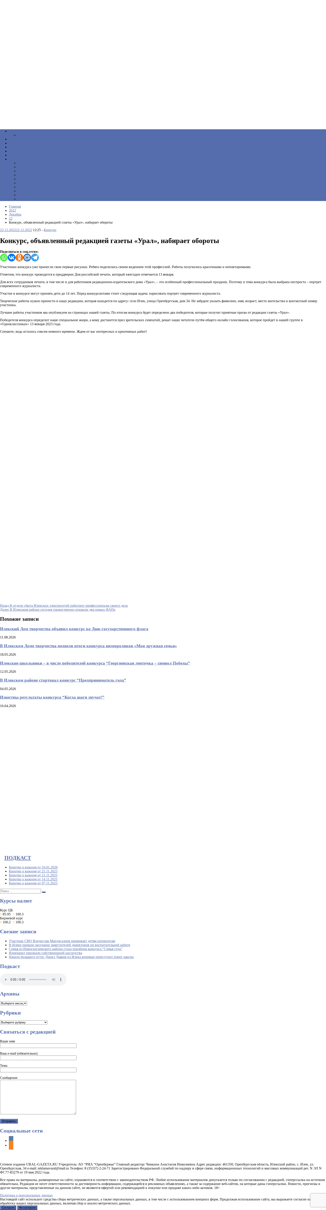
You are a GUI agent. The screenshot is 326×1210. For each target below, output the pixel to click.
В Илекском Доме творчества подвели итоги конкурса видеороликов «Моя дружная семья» (88, 646)
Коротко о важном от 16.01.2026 (33, 867)
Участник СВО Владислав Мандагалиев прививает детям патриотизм (62, 941)
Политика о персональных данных (26, 1195)
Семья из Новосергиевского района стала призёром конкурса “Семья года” (65, 949)
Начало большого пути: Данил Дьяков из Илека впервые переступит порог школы (71, 957)
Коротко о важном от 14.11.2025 (33, 879)
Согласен (8, 1207)
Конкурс (50, 230)
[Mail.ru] (27, 257)
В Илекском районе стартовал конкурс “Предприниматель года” (63, 680)
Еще (15, 159)
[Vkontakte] (12, 257)
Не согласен (27, 1207)
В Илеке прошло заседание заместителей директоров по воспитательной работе (69, 945)
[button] (163, 115)
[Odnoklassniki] (19, 257)
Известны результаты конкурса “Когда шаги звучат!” (52, 697)
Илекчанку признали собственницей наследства (45, 953)
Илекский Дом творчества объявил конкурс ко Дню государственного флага (74, 628)
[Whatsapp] (4, 257)
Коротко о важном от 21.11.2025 (33, 871)
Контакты (28, 199)
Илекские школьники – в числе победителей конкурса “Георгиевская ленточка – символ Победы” (95, 663)
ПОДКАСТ (17, 858)
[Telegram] (35, 257)
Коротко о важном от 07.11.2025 (33, 883)
